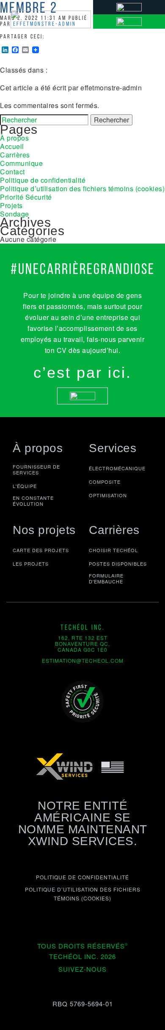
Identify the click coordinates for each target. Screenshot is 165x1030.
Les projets (31, 563)
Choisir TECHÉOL (113, 550)
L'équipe (25, 486)
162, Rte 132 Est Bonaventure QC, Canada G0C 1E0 (82, 643)
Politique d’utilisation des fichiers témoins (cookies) (82, 188)
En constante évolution (33, 501)
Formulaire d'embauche (106, 578)
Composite (105, 482)
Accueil (12, 146)
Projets (11, 205)
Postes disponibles (118, 563)
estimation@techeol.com (83, 660)
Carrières (15, 155)
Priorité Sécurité (26, 197)
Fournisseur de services (36, 470)
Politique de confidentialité (42, 180)
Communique (21, 163)
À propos (14, 138)
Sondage (14, 214)
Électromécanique (117, 468)
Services (112, 448)
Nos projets (44, 530)
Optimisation (108, 495)
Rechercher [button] (111, 120)
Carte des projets (41, 550)
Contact (12, 171)
